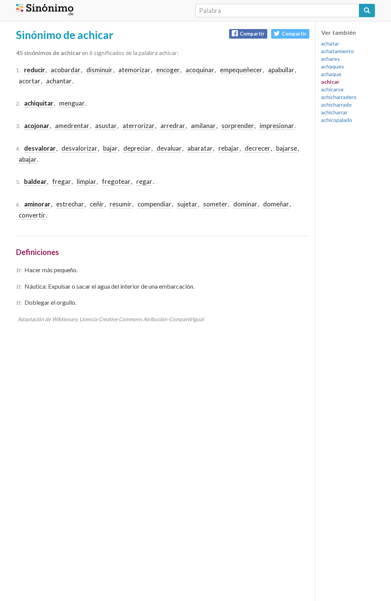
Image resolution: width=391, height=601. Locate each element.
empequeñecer (241, 70)
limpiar (86, 181)
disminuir (99, 70)
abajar (28, 159)
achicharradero (339, 97)
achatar (330, 43)
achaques (332, 66)
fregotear (116, 181)
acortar (29, 81)
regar (144, 181)
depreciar (137, 148)
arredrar (172, 126)
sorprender (237, 126)
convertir (32, 215)
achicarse (332, 89)
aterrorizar (139, 126)
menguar (72, 103)
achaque (331, 74)
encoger (168, 70)
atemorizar (134, 70)
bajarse (286, 148)
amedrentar (72, 126)
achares (330, 58)
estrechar (70, 204)
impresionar (277, 126)
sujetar (187, 204)
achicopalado (336, 120)
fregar (61, 181)
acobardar (66, 70)
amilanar (203, 126)
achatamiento (337, 51)
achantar (59, 81)
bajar (110, 148)
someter (215, 204)
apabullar (281, 70)
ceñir (97, 204)
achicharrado (336, 104)
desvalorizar (79, 148)
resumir (121, 204)
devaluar (169, 148)
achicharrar (334, 112)
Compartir (252, 34)
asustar (106, 126)
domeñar (276, 204)
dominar (245, 204)
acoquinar (200, 70)
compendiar (154, 204)
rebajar (228, 148)
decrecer (257, 148)
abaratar (200, 148)
